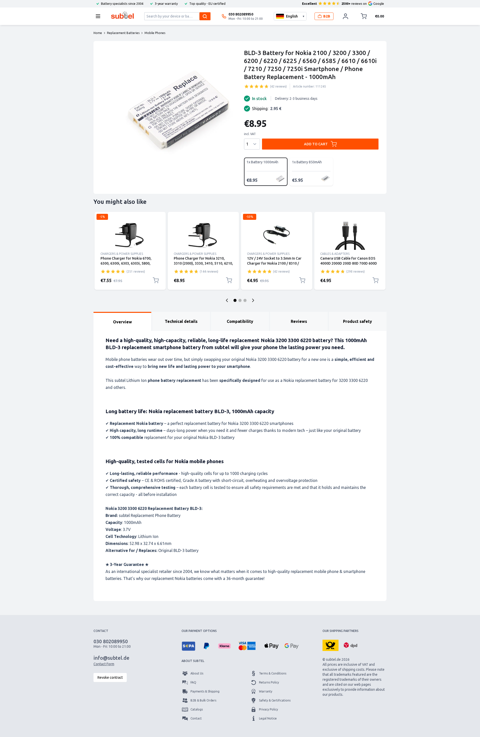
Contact (196, 718)
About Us (196, 673)
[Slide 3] (245, 300)
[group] (256, 86)
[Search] (205, 16)
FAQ (193, 682)
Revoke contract (110, 677)
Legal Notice (268, 718)
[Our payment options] (189, 646)
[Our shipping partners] (330, 645)
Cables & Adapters (335, 253)
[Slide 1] (235, 300)
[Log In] (346, 16)
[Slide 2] (240, 300)
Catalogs (196, 709)
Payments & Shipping (205, 691)
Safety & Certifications (274, 700)
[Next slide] (253, 300)
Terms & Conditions (272, 673)
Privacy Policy (268, 709)
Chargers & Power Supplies (121, 253)
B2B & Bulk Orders (203, 700)
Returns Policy (269, 682)
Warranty (265, 691)
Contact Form (104, 664)
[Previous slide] (227, 300)
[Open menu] (100, 16)
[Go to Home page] (122, 15)
